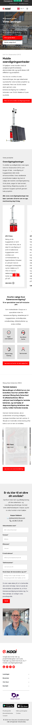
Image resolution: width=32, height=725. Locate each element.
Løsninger (6, 674)
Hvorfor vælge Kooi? (10, 42)
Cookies (18, 713)
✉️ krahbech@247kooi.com (16, 518)
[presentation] (14, 274)
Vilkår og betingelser (21, 711)
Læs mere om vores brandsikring (13, 469)
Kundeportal (23, 3)
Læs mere (8, 283)
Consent (5, 715)
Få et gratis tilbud (9, 37)
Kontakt (5, 686)
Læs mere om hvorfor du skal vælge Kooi (16, 363)
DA (21, 8)
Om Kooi (6, 682)
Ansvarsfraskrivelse (8, 713)
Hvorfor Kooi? (14, 3)
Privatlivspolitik (7, 711)
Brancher (6, 678)
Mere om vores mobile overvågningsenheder (17, 100)
